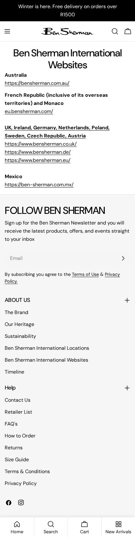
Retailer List (18, 412)
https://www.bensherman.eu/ (37, 160)
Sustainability (20, 336)
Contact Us (17, 400)
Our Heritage (19, 324)
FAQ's (11, 424)
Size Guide (17, 459)
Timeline (14, 372)
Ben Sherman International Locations (47, 348)
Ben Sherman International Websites (46, 360)
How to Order (20, 435)
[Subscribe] (123, 258)
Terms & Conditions (27, 471)
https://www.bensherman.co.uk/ (41, 144)
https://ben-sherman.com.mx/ (39, 184)
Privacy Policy (21, 483)
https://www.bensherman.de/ (38, 152)
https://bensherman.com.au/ (37, 83)
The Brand (16, 312)
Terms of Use (85, 274)
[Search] (115, 31)
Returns (14, 447)
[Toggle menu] (7, 31)
